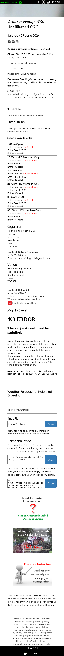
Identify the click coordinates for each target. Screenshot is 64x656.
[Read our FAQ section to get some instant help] (32, 519)
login (44, 641)
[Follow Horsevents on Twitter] (44, 3)
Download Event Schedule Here (25, 115)
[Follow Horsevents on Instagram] (48, 3)
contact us (19, 618)
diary (45, 627)
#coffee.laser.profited (24, 302)
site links (28, 632)
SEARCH (32, 648)
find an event (32, 618)
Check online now (17, 131)
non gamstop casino (34, 644)
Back (10, 409)
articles (38, 621)
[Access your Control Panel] (20, 2)
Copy (51, 424)
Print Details (22, 409)
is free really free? (41, 638)
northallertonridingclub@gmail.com (27, 94)
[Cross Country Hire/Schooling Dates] (32, 552)
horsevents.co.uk (8, 2)
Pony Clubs (27, 624)
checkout (17, 644)
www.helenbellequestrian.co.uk (29, 299)
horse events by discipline (25, 630)
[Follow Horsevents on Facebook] (38, 3)
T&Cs (36, 632)
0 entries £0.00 (34, 653)
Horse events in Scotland (27, 641)
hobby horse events (31, 627)
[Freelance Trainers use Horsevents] (32, 585)
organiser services (33, 635)
